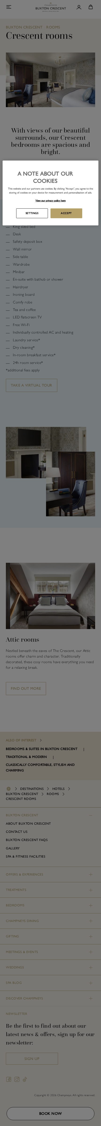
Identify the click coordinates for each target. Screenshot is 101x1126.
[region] (51, 192)
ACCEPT (66, 213)
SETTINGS (32, 213)
